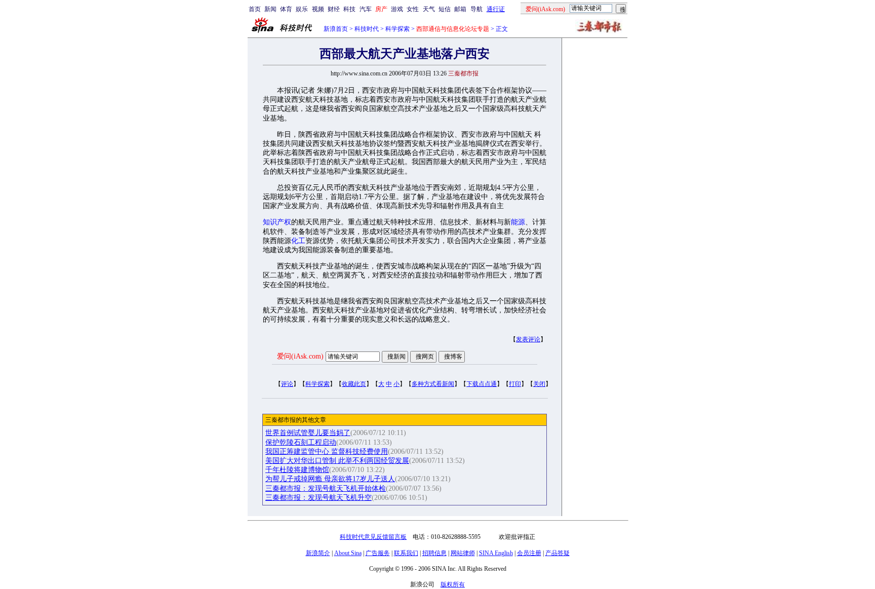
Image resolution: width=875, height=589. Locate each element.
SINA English (496, 553)
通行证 (496, 9)
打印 (515, 383)
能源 (518, 222)
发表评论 (528, 339)
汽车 (366, 9)
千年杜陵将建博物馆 (297, 470)
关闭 (539, 383)
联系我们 (406, 553)
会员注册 (529, 553)
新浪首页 (336, 28)
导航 (476, 9)
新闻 (270, 9)
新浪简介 (318, 553)
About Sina (348, 553)
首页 (255, 9)
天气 (429, 9)
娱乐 (302, 9)
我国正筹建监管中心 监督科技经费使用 (326, 451)
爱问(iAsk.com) (300, 356)
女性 (413, 9)
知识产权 (277, 222)
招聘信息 (434, 553)
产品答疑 (557, 553)
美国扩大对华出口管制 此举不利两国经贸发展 (337, 460)
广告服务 (378, 553)
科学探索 (397, 28)
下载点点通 (481, 383)
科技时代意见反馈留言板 (373, 536)
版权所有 (453, 584)
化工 (298, 241)
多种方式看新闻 (433, 383)
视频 (318, 9)
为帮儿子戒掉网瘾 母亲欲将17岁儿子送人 (330, 479)
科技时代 (366, 28)
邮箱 (460, 9)
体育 (286, 9)
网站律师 (463, 553)
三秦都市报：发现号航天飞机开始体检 (325, 488)
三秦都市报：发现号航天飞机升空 (318, 497)
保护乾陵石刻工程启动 (300, 442)
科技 (349, 9)
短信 (445, 9)
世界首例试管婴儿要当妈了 (307, 433)
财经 (334, 9)
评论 (287, 383)
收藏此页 (354, 383)
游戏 (397, 9)
